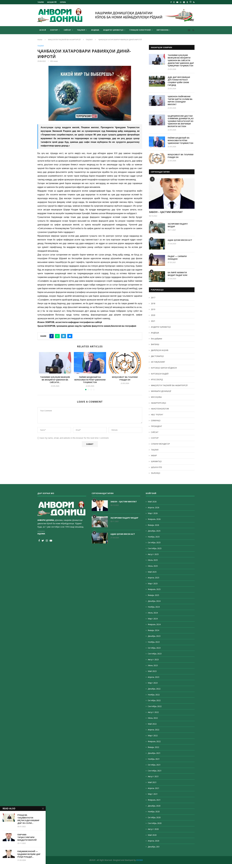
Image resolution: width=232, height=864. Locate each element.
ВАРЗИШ (155, 344)
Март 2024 (153, 618)
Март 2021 (153, 794)
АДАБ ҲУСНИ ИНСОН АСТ (180, 240)
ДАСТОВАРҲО (157, 356)
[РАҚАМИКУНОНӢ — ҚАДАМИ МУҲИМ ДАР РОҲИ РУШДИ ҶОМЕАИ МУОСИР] (9, 854)
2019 (153, 309)
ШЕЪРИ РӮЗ (156, 467)
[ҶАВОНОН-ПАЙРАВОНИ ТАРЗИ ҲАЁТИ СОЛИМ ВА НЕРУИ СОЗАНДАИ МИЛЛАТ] (157, 100)
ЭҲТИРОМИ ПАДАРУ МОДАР (178, 225)
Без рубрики (156, 338)
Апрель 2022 (153, 729)
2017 (153, 297)
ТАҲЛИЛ (81, 30)
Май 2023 (152, 671)
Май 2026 (152, 501)
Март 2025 (153, 583)
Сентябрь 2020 (155, 823)
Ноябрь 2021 (154, 759)
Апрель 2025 (153, 577)
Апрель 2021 (153, 788)
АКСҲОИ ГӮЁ (52, 2)
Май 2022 (152, 724)
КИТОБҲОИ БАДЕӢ (159, 373)
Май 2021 (152, 782)
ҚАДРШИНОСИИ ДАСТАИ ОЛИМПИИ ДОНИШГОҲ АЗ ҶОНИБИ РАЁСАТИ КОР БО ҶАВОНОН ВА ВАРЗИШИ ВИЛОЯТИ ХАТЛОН (180, 121)
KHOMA (139, 860)
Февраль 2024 (154, 624)
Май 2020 (152, 835)
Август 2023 (153, 659)
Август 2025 (153, 554)
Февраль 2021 (154, 800)
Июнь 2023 (153, 665)
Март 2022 (153, 735)
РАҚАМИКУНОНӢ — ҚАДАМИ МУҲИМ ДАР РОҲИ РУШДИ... (28, 854)
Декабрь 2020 (154, 805)
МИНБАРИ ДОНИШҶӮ (161, 391)
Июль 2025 (153, 560)
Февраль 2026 (154, 519)
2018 (153, 303)
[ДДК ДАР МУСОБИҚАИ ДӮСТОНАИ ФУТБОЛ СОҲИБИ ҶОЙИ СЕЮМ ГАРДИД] (157, 81)
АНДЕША (95, 30)
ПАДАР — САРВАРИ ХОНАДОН (177, 257)
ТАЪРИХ (40, 2)
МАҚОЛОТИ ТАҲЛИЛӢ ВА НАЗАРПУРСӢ (64, 39)
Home (39, 39)
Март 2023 (153, 683)
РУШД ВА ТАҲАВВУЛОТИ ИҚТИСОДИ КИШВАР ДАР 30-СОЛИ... (28, 819)
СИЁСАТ (67, 30)
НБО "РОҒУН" (157, 414)
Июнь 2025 (153, 566)
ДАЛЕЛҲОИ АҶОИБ (159, 350)
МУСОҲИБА (156, 397)
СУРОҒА (63, 2)
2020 (153, 315)
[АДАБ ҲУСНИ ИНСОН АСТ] (157, 244)
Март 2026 (153, 513)
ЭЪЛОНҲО (155, 473)
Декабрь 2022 (154, 688)
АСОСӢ (42, 30)
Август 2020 (153, 829)
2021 (153, 321)
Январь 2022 (153, 747)
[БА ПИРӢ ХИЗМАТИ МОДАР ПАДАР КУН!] (157, 276)
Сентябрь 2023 (155, 653)
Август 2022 (153, 712)
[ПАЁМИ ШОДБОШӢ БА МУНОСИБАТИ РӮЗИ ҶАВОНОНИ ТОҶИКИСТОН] (90, 362)
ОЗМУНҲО (155, 420)
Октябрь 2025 (154, 542)
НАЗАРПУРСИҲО (158, 403)
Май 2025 (152, 572)
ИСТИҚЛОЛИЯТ (158, 362)
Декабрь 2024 (154, 601)
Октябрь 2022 (154, 700)
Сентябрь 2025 (155, 548)
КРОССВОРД (157, 379)
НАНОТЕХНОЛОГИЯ (160, 408)
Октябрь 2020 (154, 817)
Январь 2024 (153, 630)
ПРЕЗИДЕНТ (156, 426)
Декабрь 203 (153, 846)
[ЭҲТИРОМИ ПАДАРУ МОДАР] (157, 228)
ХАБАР (154, 455)
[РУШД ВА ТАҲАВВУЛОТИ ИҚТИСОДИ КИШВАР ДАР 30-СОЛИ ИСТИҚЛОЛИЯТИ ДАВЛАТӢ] (9, 818)
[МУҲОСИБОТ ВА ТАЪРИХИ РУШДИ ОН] (125, 362)
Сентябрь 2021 (155, 770)
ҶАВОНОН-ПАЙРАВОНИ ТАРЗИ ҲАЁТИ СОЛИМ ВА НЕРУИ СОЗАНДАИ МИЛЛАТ (180, 100)
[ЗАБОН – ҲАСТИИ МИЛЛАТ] (172, 193)
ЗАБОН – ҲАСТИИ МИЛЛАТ (166, 212)
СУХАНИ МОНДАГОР (160, 444)
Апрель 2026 (153, 507)
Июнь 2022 (153, 718)
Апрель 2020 (153, 840)
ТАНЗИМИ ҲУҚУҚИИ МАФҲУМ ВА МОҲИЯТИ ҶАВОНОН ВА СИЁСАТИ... (55, 380)
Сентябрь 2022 (155, 706)
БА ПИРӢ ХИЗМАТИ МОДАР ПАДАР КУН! (177, 273)
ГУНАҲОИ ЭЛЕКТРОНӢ (140, 30)
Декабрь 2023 (154, 636)
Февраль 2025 (154, 589)
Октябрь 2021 (154, 764)
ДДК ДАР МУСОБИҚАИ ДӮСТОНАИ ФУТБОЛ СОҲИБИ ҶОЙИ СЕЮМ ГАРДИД (179, 81)
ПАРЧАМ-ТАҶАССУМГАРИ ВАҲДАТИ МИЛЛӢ (27, 837)
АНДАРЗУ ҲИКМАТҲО (113, 30)
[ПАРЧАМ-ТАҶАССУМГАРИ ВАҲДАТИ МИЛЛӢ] (9, 837)
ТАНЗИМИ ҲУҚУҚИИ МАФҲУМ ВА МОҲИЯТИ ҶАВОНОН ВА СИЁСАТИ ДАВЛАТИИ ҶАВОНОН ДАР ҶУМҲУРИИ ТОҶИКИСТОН (181, 60)
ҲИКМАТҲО (156, 461)
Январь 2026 (153, 525)
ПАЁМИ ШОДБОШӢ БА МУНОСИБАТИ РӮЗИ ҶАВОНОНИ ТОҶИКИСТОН (90, 380)
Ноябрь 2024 (154, 607)
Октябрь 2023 (154, 648)
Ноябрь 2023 (154, 642)
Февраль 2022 (154, 741)
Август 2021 (153, 776)
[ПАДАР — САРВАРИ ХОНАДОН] (157, 260)
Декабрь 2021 (154, 753)
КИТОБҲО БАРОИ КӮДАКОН (164, 368)
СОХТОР (54, 30)
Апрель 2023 (153, 677)
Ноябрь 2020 (154, 811)
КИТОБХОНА (162, 30)
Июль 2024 (153, 612)
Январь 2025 (153, 595)
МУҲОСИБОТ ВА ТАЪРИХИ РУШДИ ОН (125, 378)
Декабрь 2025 (154, 531)
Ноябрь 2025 (154, 536)
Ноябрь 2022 (154, 694)
